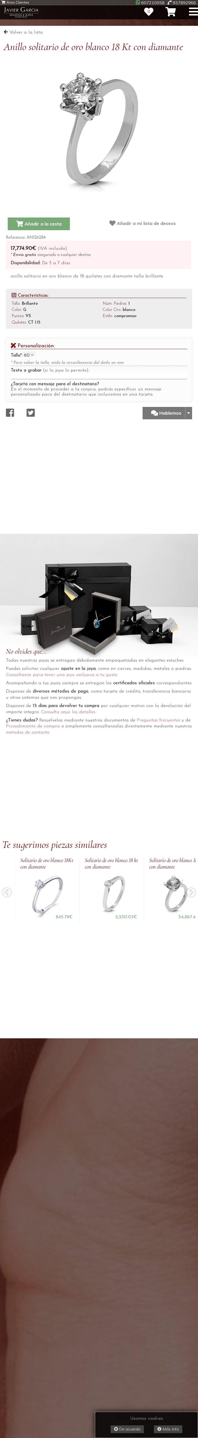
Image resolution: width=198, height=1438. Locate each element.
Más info (170, 1429)
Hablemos (171, 413)
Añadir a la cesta (42, 224)
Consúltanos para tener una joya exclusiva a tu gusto (61, 675)
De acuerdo (129, 1429)
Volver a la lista (25, 32)
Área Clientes (17, 2)
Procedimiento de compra (33, 726)
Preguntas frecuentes (158, 720)
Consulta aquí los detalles (68, 712)
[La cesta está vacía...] (170, 12)
